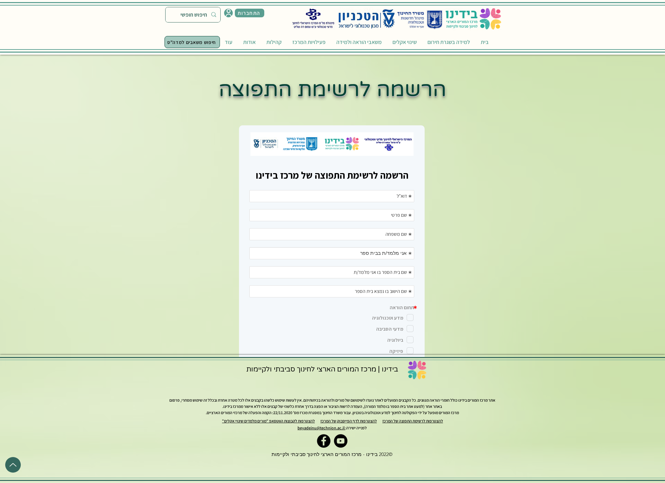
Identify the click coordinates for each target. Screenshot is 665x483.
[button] (249, 13)
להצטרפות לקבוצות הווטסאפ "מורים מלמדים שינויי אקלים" (268, 420)
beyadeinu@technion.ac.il (321, 427)
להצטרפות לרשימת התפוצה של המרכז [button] (412, 420)
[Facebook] (323, 441)
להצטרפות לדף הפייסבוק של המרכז (348, 420)
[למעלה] (13, 465)
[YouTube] (340, 441)
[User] (228, 13)
